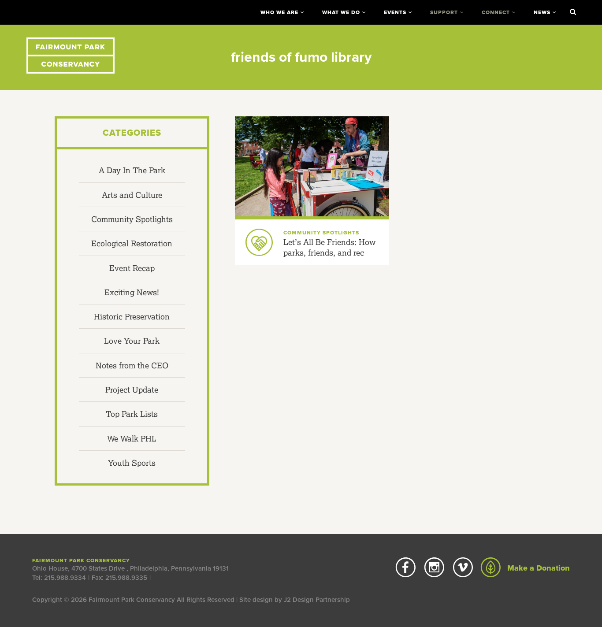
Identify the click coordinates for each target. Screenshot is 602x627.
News (542, 12)
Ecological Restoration (131, 243)
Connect (496, 12)
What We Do (341, 12)
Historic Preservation (132, 316)
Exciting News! (131, 292)
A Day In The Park (132, 170)
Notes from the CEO (132, 365)
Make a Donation (537, 568)
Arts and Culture (132, 195)
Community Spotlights (132, 219)
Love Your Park (132, 340)
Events (395, 12)
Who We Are (279, 12)
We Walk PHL (131, 438)
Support (444, 12)
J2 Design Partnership (317, 600)
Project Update (131, 389)
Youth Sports (132, 462)
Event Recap (132, 268)
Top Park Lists (132, 414)
